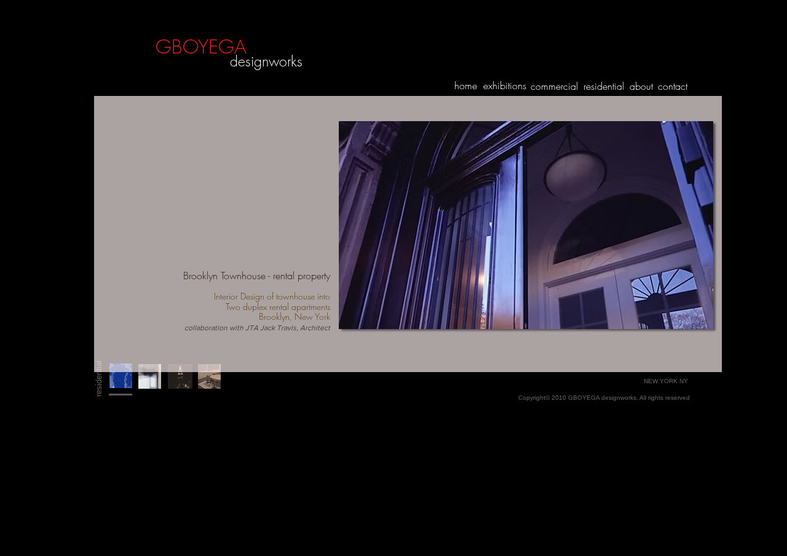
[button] (526, 225)
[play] (687, 318)
